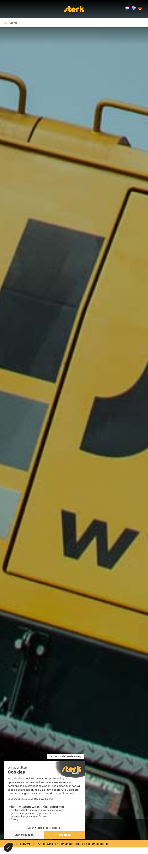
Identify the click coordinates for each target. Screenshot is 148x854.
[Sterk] (74, 8)
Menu (13, 23)
